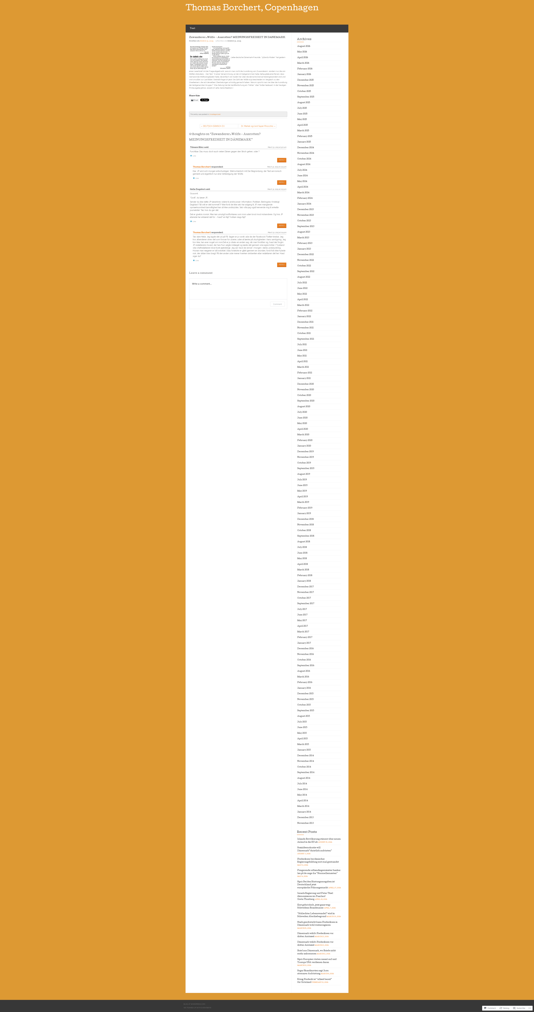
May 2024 (302, 182)
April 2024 (302, 187)
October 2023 (304, 221)
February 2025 (304, 136)
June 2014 (302, 790)
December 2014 (305, 756)
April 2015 (302, 739)
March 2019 (303, 502)
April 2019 (302, 497)
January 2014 (304, 812)
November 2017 (305, 592)
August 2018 (303, 542)
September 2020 (305, 401)
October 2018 (304, 531)
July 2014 (302, 784)
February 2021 (304, 373)
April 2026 (302, 58)
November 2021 (305, 328)
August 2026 (303, 46)
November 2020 (305, 390)
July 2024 (302, 170)
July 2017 (302, 609)
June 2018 (302, 553)
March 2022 (303, 305)
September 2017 (305, 604)
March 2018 (303, 570)
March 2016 (303, 677)
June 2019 (302, 486)
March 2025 (303, 131)
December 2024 (305, 148)
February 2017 (304, 637)
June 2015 (302, 728)
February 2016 (304, 683)
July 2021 (302, 345)
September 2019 (305, 469)
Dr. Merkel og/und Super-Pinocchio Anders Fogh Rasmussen (257, 126)
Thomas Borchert (202, 167)
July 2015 (302, 722)
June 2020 (302, 418)
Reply (282, 160)
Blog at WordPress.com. (195, 1004)
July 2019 (302, 480)
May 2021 (302, 356)
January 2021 (304, 379)
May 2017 (302, 621)
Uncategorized (214, 114)
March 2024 (303, 193)
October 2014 (304, 767)
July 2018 (302, 547)
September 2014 (305, 773)
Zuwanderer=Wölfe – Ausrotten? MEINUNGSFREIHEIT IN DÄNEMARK (237, 37)
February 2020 (304, 440)
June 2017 (302, 615)
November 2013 (305, 823)
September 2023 (305, 227)
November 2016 (305, 654)
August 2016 (303, 671)
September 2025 (305, 97)
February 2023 (304, 243)
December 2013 (305, 818)
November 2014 (305, 761)
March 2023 (303, 238)
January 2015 (304, 750)
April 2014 (302, 801)
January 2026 (304, 74)
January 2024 (304, 204)
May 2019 (302, 491)
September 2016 (305, 666)
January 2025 (304, 142)
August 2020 (303, 407)
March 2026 (303, 63)
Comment (277, 304)
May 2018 (302, 559)
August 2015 (303, 716)
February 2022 (304, 311)
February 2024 (305, 198)
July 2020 (302, 412)
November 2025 (305, 86)
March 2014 (303, 806)
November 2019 (305, 457)
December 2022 (305, 255)
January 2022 (304, 317)
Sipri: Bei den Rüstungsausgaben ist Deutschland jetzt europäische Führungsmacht (316, 885)
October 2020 (304, 395)
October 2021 (304, 333)
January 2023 (304, 249)
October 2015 (304, 705)
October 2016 (304, 660)
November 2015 (305, 699)
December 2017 (305, 587)
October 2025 (304, 91)
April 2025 (302, 125)
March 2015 (303, 745)
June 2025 (302, 114)
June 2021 (302, 350)
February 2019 (304, 508)
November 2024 (305, 153)
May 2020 (302, 424)
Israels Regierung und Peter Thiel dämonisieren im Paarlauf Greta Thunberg (315, 896)
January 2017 (304, 643)
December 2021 (305, 322)
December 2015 (305, 694)
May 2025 (302, 120)
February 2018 (304, 576)
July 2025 (302, 108)
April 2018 (302, 564)
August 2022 (303, 277)
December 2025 (305, 80)
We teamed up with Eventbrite (197, 1008)
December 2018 (305, 519)
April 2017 (302, 626)
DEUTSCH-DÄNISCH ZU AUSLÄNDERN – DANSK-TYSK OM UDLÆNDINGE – (218, 126)
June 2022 (302, 288)
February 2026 (304, 69)
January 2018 (304, 581)
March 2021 (303, 367)
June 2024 (302, 176)
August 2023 (303, 232)
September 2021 (305, 339)
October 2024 (304, 159)
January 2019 (304, 514)
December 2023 (305, 210)
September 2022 (305, 272)
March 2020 (303, 435)
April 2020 (302, 429)
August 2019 (303, 474)
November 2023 (305, 215)
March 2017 (303, 632)
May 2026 (302, 52)
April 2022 (302, 300)
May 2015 (302, 733)
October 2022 (304, 266)
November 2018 (305, 525)
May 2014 (302, 795)
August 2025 (303, 103)
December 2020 (305, 384)
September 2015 (305, 711)
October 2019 (304, 463)
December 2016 (305, 649)
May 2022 (302, 294)
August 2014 (303, 778)
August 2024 (303, 165)
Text (192, 28)
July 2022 (302, 283)
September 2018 (305, 536)
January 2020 (304, 446)
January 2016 (304, 688)
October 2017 (304, 598)
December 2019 (305, 452)
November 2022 (305, 260)
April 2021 (302, 362)
